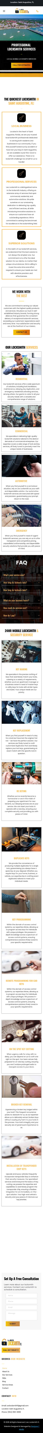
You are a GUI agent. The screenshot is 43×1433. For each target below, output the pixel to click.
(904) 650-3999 (14, 1412)
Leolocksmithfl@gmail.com (18, 1405)
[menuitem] (8, 1368)
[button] (4, 11)
